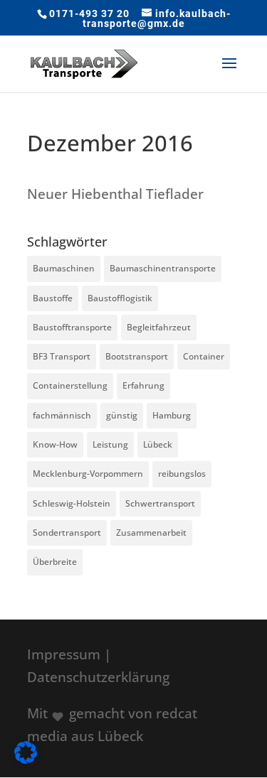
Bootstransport (136, 356)
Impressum (63, 654)
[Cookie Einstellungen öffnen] (25, 759)
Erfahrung (143, 385)
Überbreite (55, 562)
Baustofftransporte (72, 327)
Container (203, 356)
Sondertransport (67, 532)
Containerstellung (70, 385)
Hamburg (171, 415)
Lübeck (157, 444)
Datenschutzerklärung (98, 677)
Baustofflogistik (120, 298)
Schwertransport (160, 503)
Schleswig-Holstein (71, 503)
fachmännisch (62, 415)
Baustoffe (53, 298)
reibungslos (182, 474)
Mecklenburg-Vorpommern (88, 474)
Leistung (110, 444)
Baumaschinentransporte (163, 268)
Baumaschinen (64, 268)
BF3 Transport (61, 356)
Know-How (55, 444)
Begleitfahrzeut (159, 327)
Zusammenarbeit (151, 532)
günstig (121, 415)
